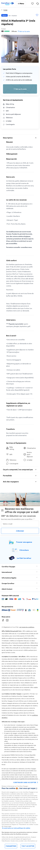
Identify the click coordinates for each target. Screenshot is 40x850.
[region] (20, 815)
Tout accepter (28, 846)
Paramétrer (11, 846)
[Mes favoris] (32, 3)
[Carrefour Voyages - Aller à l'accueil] (7, 3)
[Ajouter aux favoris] (37, 15)
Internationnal (7, 572)
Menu (22, 3)
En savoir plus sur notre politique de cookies (16, 828)
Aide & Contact (7, 589)
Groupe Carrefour (8, 583)
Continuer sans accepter (24, 782)
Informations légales (9, 578)
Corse (5, 10)
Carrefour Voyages (8, 566)
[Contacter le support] (37, 3)
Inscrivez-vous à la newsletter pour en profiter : (17, 519)
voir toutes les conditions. (26, 627)
